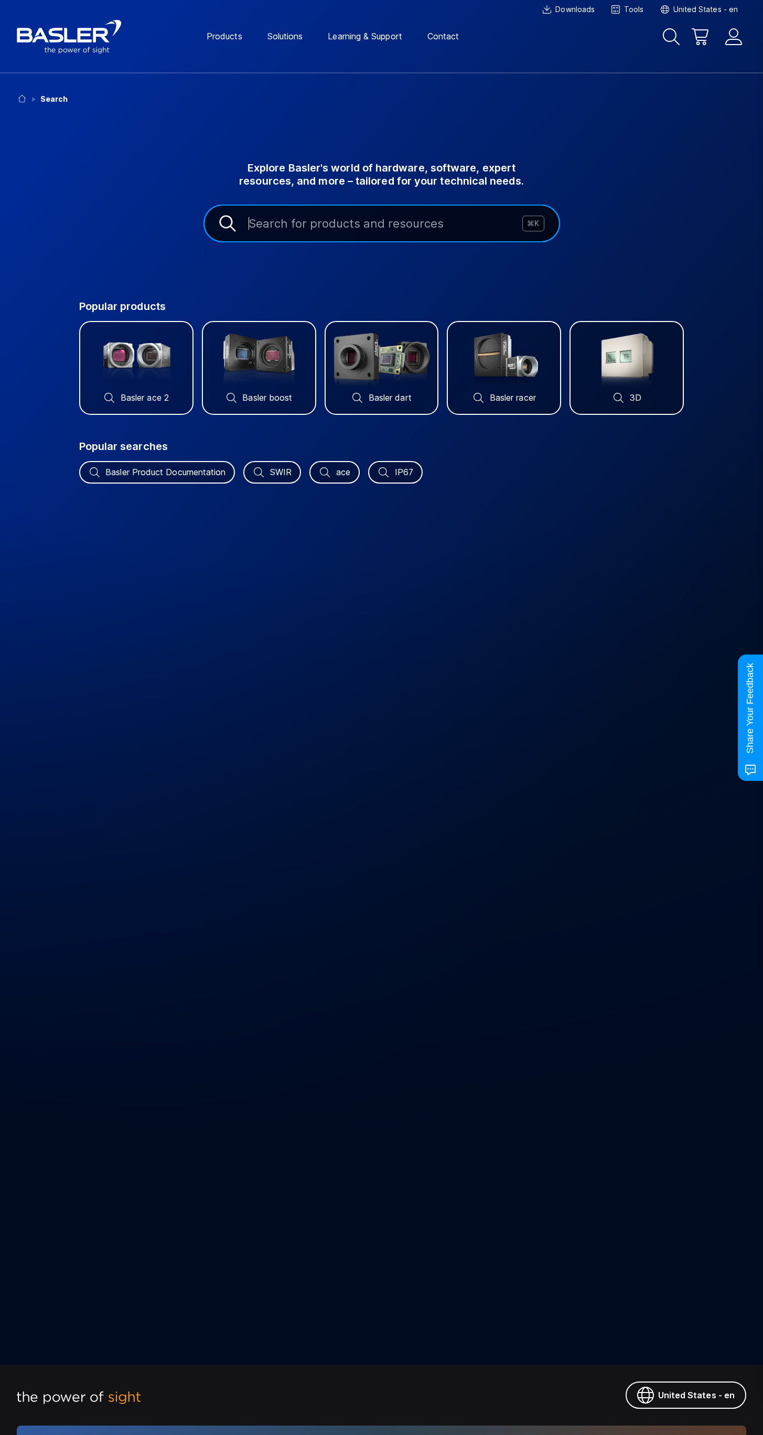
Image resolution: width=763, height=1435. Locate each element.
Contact (443, 36)
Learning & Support (365, 36)
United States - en (696, 1395)
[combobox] (381, 223)
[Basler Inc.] (69, 36)
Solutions (285, 36)
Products (224, 36)
